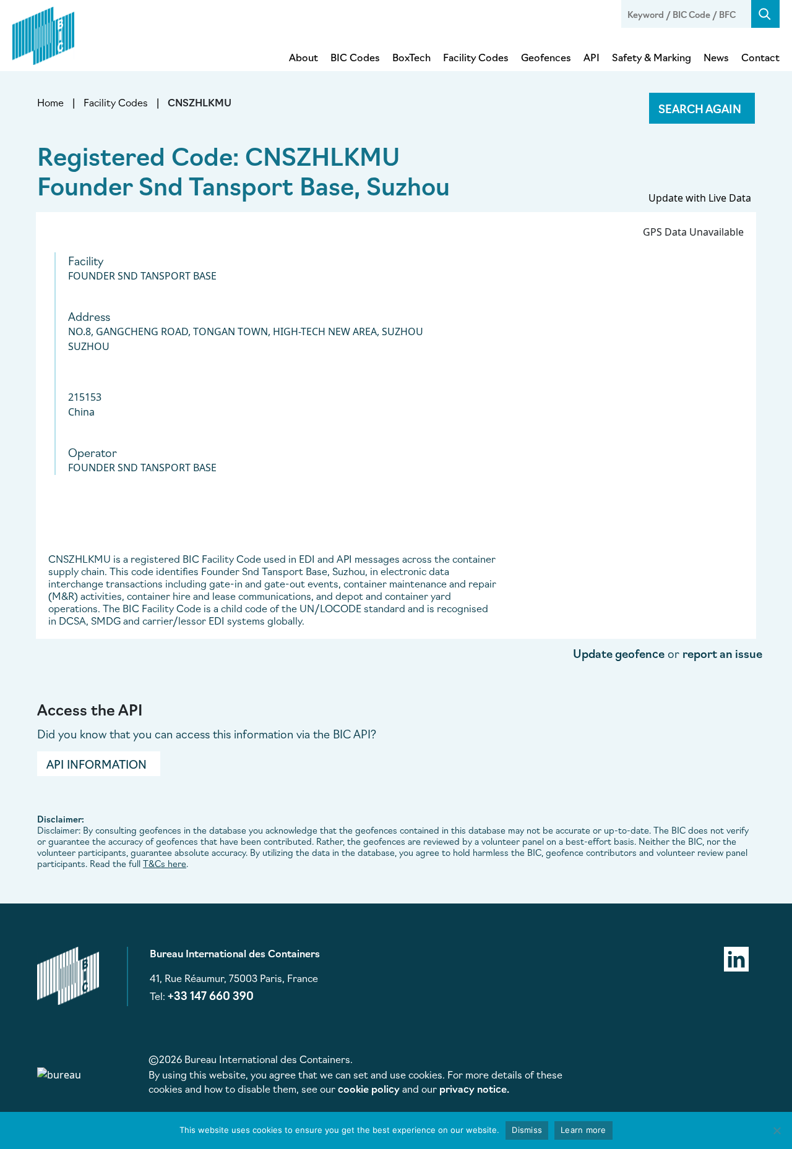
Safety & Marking (651, 57)
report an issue (722, 653)
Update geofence (619, 653)
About (303, 57)
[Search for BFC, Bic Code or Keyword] (765, 14)
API (591, 57)
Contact (760, 57)
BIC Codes (355, 57)
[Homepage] (43, 33)
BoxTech (411, 57)
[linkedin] (736, 957)
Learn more (583, 1130)
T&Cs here (164, 863)
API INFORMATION (96, 764)
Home (50, 102)
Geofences (546, 57)
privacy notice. (474, 1088)
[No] (776, 1130)
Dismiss (527, 1130)
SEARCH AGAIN (699, 108)
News (716, 57)
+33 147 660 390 (211, 995)
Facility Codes (476, 57)
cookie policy (369, 1088)
